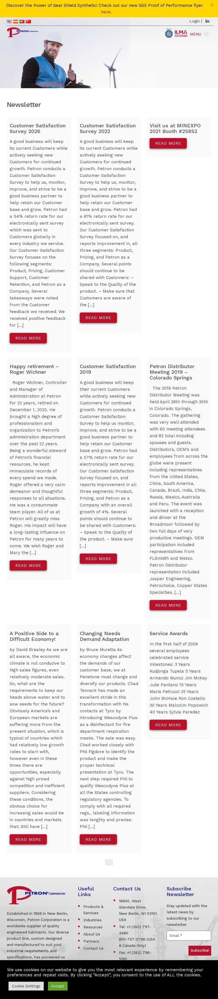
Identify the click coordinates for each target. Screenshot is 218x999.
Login (194, 21)
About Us (91, 934)
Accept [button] (57, 986)
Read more (28, 338)
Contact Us (93, 948)
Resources (92, 927)
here (105, 12)
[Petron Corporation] (22, 31)
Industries (92, 920)
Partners (91, 941)
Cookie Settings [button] (26, 986)
